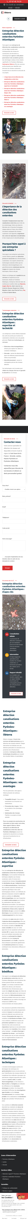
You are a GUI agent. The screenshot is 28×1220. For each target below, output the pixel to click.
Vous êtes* (5, 485)
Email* (4, 507)
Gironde (4, 1164)
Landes (4, 1162)
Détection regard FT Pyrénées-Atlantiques (14, 1174)
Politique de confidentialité (9, 1188)
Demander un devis (19, 18)
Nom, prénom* (6, 496)
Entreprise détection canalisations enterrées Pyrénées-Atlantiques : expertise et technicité (14, 84)
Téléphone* (5, 517)
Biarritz (9, 286)
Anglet (4, 286)
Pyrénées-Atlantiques (8, 1159)
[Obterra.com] (6, 12)
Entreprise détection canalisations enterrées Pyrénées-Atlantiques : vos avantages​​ (14, 104)
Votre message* (7, 539)
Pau (24, 290)
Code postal (5, 528)
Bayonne (22, 284)
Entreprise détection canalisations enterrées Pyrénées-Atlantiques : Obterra (14, 97)
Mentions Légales (7, 1191)
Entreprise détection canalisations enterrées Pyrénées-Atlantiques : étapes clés (14, 91)
